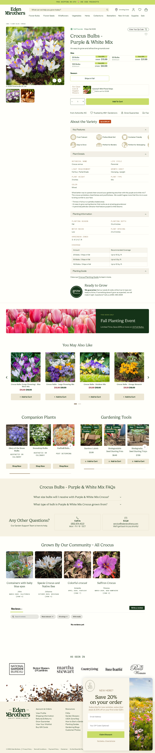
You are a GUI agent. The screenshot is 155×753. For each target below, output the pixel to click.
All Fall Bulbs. (138, 327)
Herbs (87, 16)
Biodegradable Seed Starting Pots (114, 449)
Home (7, 24)
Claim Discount (105, 735)
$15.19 (126, 387)
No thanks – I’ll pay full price (106, 740)
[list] (77, 522)
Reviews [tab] (16, 608)
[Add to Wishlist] (146, 34)
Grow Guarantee (43, 721)
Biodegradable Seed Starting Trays (138, 449)
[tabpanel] (77, 632)
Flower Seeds (48, 16)
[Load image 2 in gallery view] (27, 96)
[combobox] (69, 10)
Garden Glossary (72, 716)
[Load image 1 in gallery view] (13, 96)
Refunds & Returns (43, 719)
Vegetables (76, 16)
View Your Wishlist (44, 724)
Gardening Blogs (72, 727)
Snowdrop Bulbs (40, 448)
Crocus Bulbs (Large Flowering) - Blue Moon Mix (25, 385)
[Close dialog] (149, 681)
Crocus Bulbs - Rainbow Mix (95, 384)
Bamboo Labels (91, 448)
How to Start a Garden (75, 721)
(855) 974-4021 (77, 523)
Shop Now (16, 466)
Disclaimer (64, 749)
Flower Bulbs (34, 16)
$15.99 (22, 390)
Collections (98, 16)
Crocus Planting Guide (88, 277)
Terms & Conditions (40, 749)
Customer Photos (73, 730)
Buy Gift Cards (42, 727)
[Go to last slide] (6, 377)
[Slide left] (54, 80)
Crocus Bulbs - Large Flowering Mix (60, 384)
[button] (35, 16)
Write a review (137, 608)
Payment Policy (54, 749)
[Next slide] (148, 377)
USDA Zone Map (72, 719)
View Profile (41, 713)
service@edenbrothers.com (125, 523)
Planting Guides (72, 724)
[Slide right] (59, 80)
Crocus (23, 24)
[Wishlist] (140, 10)
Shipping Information (45, 716)
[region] (77, 377)
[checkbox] (77, 616)
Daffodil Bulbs (63, 448)
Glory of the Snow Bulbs (17, 449)
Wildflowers (63, 16)
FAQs (68, 713)
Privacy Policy (27, 749)
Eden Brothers (15, 749)
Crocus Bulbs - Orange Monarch (129, 384)
